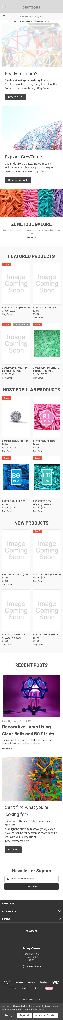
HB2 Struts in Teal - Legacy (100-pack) (43, 503)
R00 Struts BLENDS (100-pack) (45, 309)
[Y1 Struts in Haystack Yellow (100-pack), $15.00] (16, 610)
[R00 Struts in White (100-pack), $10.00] (16, 550)
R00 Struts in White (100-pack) (15, 576)
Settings (9, 1015)
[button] (15, 97)
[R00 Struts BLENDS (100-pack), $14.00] (47, 283)
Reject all (24, 1015)
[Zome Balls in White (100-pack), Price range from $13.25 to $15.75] (16, 417)
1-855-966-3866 (33, 966)
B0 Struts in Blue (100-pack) (14, 503)
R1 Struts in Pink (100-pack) (44, 443)
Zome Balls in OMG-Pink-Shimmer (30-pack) (15, 369)
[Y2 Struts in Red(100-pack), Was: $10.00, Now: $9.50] (16, 283)
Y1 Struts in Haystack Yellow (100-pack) (13, 636)
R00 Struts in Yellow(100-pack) (46, 636)
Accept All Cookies (45, 1015)
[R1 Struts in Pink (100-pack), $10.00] (47, 417)
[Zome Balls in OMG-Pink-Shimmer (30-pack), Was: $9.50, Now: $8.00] (16, 343)
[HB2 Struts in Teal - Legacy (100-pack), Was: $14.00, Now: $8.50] (47, 477)
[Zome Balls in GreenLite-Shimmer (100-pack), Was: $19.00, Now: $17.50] (47, 343)
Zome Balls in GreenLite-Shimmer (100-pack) (46, 369)
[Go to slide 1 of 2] (4, 218)
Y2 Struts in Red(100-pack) (16, 307)
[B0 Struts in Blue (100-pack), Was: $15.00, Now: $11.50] (16, 477)
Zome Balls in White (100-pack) (15, 443)
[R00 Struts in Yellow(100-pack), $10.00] (47, 610)
